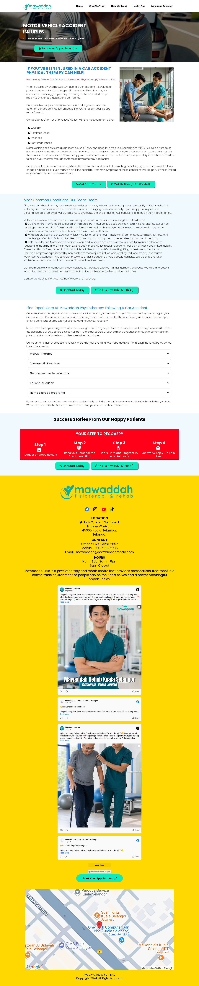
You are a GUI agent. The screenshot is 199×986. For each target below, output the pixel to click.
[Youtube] (104, 509)
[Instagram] (95, 509)
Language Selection (162, 6)
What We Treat (97, 6)
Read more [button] (64, 602)
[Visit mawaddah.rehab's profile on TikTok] (62, 589)
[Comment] (65, 691)
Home (79, 6)
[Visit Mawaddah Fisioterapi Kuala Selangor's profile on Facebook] (62, 702)
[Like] (61, 857)
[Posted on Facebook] (137, 701)
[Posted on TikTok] (137, 589)
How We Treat (119, 6)
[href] (99, 929)
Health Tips (139, 6)
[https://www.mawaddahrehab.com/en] (38, 6)
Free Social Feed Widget (100, 872)
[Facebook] (87, 509)
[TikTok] (112, 509)
